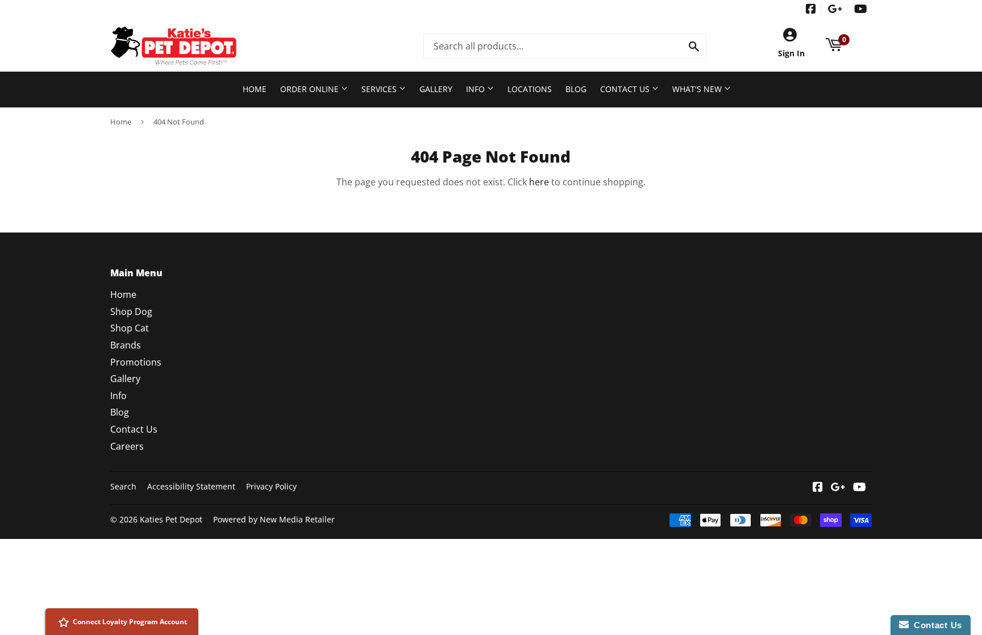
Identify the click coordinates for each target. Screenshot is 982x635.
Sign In (791, 53)
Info (476, 89)
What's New (698, 89)
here (539, 182)
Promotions (135, 362)
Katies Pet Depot (171, 519)
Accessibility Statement (191, 486)
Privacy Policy (271, 486)
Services (380, 89)
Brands (125, 345)
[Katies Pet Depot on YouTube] (860, 10)
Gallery (435, 89)
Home (255, 89)
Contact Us (626, 89)
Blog (575, 89)
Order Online (310, 89)
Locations (529, 89)
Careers (127, 446)
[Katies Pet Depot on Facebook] (811, 10)
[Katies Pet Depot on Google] (835, 10)
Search (123, 486)
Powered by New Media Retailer (274, 519)
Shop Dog (131, 311)
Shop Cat (129, 328)
